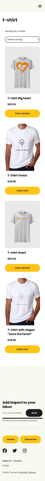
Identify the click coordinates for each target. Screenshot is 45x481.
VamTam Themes (27, 472)
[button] (39, 6)
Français (17, 461)
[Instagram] (24, 450)
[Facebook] (4, 450)
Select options (22, 113)
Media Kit (7, 461)
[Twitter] (14, 450)
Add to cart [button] (22, 190)
